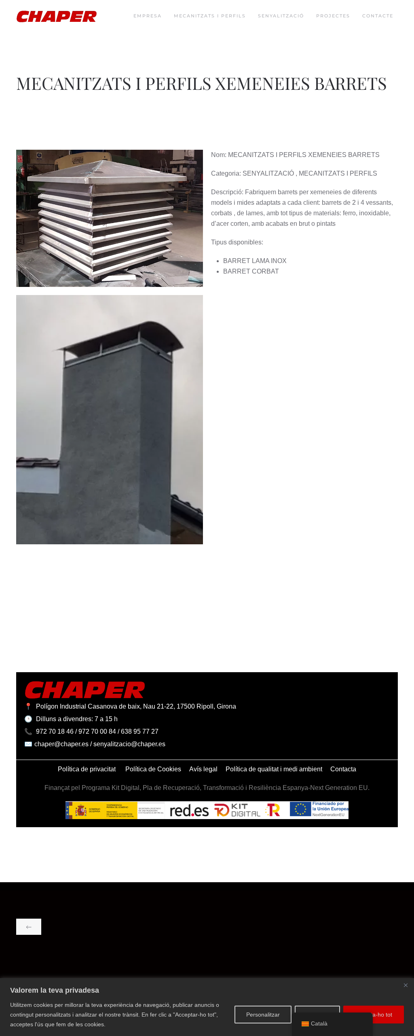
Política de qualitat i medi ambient (274, 769)
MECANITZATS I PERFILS (210, 16)
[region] (207, 1007)
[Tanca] (405, 985)
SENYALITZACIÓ (281, 16)
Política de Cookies (153, 769)
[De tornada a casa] (56, 16)
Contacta (343, 769)
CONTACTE (377, 16)
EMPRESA (147, 16)
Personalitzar (263, 1014)
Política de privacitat (87, 769)
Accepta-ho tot (373, 1014)
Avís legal (203, 769)
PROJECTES (333, 16)
